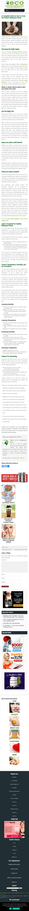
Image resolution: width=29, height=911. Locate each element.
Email (3, 578)
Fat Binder (14, 787)
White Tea (14, 816)
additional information (10, 897)
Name (3, 574)
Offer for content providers (14, 877)
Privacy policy (14, 869)
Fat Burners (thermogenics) (14, 791)
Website (3, 582)
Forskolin (14, 794)
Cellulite (14, 846)
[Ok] (27, 906)
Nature (6, 547)
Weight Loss (14, 857)
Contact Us (14, 873)
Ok (10, 908)
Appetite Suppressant (14, 784)
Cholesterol (14, 849)
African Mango (14, 780)
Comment (4, 559)
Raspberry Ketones (14, 809)
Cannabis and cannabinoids (11, 623)
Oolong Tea (14, 812)
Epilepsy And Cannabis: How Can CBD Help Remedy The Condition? (13, 616)
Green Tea (14, 801)
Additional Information (14, 864)
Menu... (7, 10)
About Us (14, 882)
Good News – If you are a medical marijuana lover (13, 626)
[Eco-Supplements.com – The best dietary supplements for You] (14, 6)
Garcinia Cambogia (14, 798)
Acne (14, 842)
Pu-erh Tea (14, 805)
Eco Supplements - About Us (17, 458)
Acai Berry (14, 777)
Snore (14, 853)
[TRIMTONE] (14, 837)
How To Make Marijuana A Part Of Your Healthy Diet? (13, 620)
